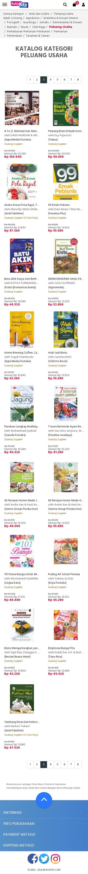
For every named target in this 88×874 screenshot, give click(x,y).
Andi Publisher (14, 213)
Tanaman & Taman (38, 35)
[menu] (4, 4)
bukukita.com (51, 870)
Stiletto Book (58, 361)
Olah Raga (38, 27)
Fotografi (13, 22)
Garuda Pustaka (15, 435)
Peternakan (14, 35)
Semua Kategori (13, 13)
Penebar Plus (57, 213)
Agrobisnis (33, 18)
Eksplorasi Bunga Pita (61, 648)
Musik (24, 27)
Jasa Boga (29, 22)
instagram (55, 858)
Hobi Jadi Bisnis (57, 352)
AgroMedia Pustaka (17, 139)
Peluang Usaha (63, 13)
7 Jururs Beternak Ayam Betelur (67, 426)
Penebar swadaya (60, 435)
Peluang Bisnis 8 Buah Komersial (68, 131)
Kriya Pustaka (57, 582)
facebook (32, 858)
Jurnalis (44, 22)
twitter (44, 858)
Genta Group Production (21, 509)
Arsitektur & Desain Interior (60, 18)
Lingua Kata (12, 582)
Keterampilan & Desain (67, 22)
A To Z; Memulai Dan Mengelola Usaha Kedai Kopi (35, 131)
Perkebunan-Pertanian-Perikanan (28, 31)
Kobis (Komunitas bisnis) (20, 287)
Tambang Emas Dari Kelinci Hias (23, 722)
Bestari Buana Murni (17, 656)
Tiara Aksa (55, 656)
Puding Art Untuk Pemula (64, 574)
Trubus (53, 139)
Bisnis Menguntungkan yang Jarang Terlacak (31, 648)
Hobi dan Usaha (39, 13)
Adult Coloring (12, 18)
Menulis (12, 27)
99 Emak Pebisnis (59, 205)
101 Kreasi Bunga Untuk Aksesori (24, 574)
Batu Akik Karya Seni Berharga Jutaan (27, 279)
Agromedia (56, 287)
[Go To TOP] (44, 800)
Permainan (60, 31)
